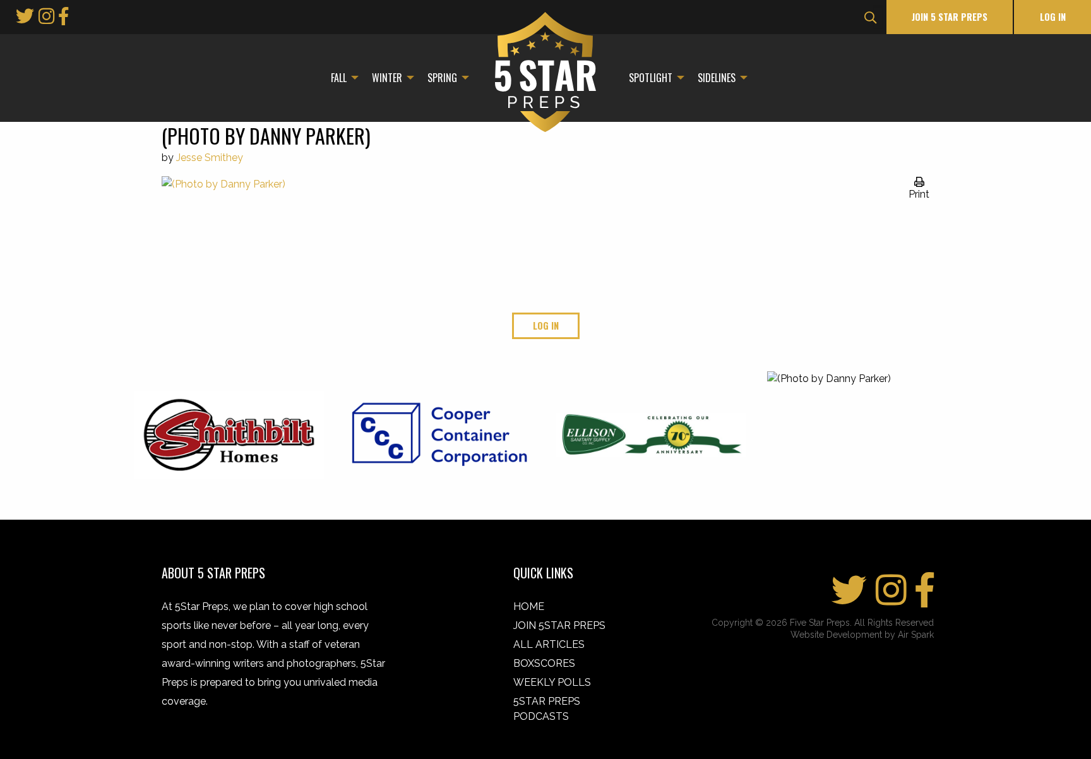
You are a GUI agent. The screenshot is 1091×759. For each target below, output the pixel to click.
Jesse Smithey (209, 158)
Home (528, 607)
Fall (339, 77)
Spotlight (650, 77)
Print (919, 194)
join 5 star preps (949, 16)
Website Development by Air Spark (862, 635)
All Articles (549, 644)
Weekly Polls (552, 682)
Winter (387, 77)
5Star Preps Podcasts (546, 708)
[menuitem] (341, 77)
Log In (1053, 16)
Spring (442, 77)
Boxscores (544, 663)
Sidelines (717, 77)
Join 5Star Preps (559, 625)
